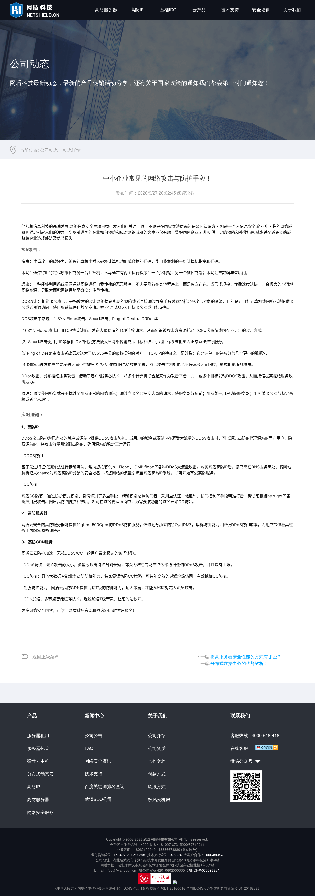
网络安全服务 (40, 812)
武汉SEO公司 (98, 799)
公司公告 (93, 735)
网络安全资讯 (98, 760)
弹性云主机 (38, 761)
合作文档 (157, 761)
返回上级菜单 (45, 656)
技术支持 (230, 9)
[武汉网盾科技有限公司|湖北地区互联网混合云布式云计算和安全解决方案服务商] (35, 17)
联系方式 (157, 786)
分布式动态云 (40, 773)
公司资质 (157, 748)
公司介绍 (157, 735)
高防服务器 (106, 9)
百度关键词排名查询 (105, 786)
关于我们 (292, 9)
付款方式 (157, 773)
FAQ (89, 748)
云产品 (199, 9)
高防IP (137, 9)
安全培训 (261, 9)
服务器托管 (38, 748)
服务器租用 (38, 735)
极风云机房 (159, 799)
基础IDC (168, 9)
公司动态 (49, 150)
